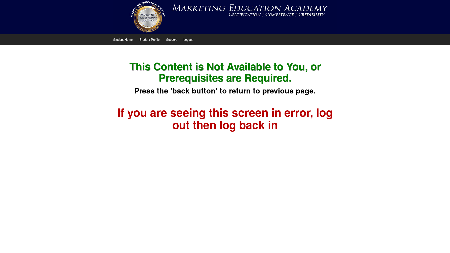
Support (171, 39)
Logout (188, 39)
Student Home (123, 39)
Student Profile (149, 39)
